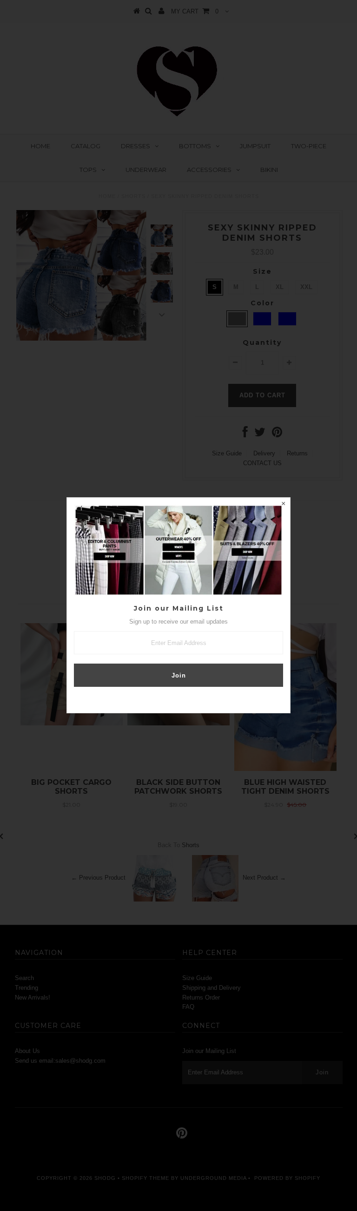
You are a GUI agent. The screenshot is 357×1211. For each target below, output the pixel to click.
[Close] (283, 505)
